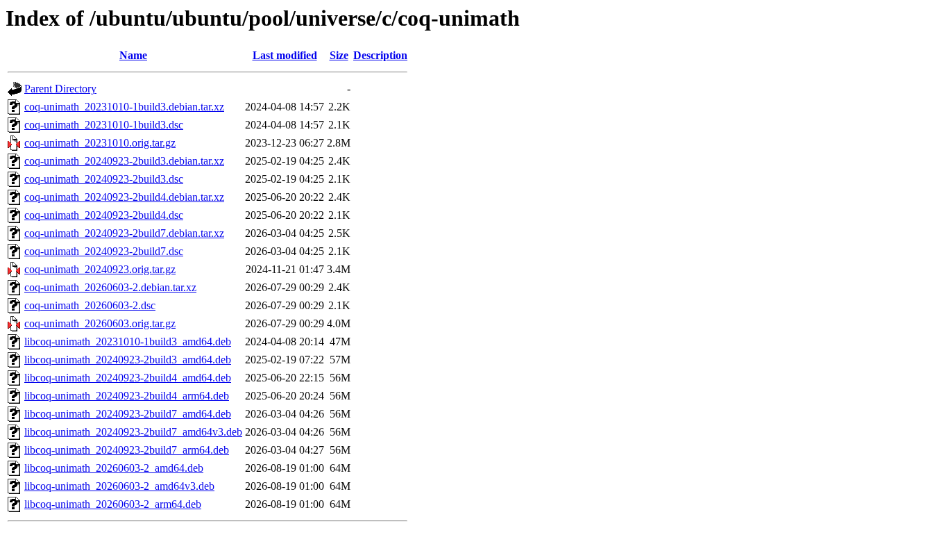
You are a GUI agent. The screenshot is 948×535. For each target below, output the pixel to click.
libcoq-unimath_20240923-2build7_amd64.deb (127, 414)
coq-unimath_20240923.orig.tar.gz (100, 269)
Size (339, 55)
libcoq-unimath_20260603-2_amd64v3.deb (119, 486)
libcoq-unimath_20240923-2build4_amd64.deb (127, 378)
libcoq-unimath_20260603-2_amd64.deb (113, 468)
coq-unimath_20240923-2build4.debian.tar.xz (124, 197)
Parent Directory (60, 88)
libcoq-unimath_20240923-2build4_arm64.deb (126, 396)
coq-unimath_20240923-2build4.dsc (103, 215)
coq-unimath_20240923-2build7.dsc (103, 251)
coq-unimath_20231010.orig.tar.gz (100, 143)
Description (380, 55)
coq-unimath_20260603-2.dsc (89, 305)
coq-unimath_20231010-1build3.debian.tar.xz (124, 107)
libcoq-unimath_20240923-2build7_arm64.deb (126, 450)
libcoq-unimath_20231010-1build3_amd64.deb (127, 341)
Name (133, 55)
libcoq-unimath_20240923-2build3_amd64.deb (127, 359)
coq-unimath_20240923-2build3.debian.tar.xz (124, 161)
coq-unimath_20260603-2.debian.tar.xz (110, 287)
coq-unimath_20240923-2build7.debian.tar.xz (124, 233)
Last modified (285, 55)
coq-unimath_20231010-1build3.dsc (103, 125)
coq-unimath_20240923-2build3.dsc (103, 179)
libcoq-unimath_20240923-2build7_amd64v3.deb (133, 432)
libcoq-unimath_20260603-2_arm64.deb (112, 504)
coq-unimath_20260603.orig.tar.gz (100, 323)
